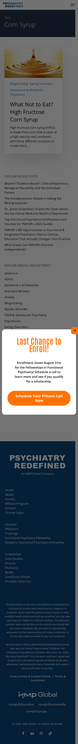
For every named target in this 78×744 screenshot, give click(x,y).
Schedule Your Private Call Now (39, 398)
